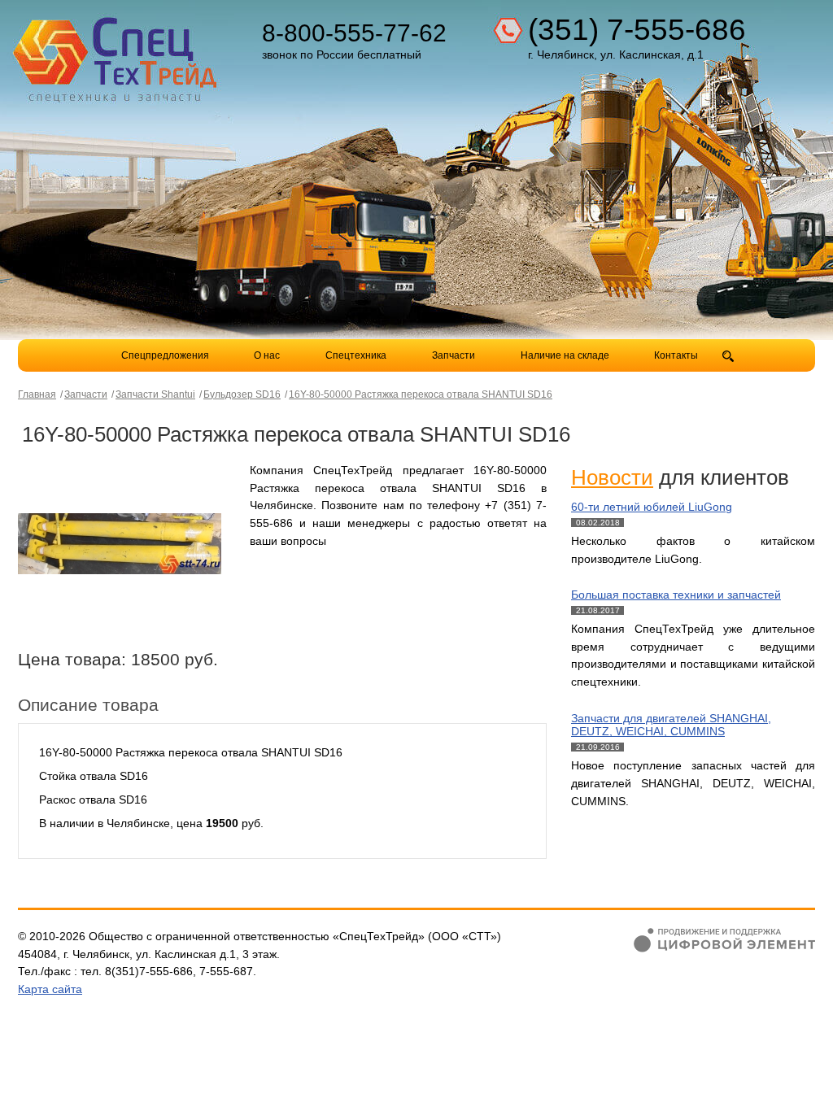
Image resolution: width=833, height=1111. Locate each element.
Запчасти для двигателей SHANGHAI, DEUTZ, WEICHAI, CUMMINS (671, 725)
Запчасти (455, 355)
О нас (267, 355)
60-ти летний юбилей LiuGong (651, 506)
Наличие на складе (565, 355)
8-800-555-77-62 (354, 33)
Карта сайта (50, 989)
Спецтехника (355, 355)
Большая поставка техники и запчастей (676, 594)
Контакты (676, 355)
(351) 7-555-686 (637, 29)
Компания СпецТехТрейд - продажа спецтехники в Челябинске (117, 53)
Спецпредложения (165, 355)
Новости (612, 477)
